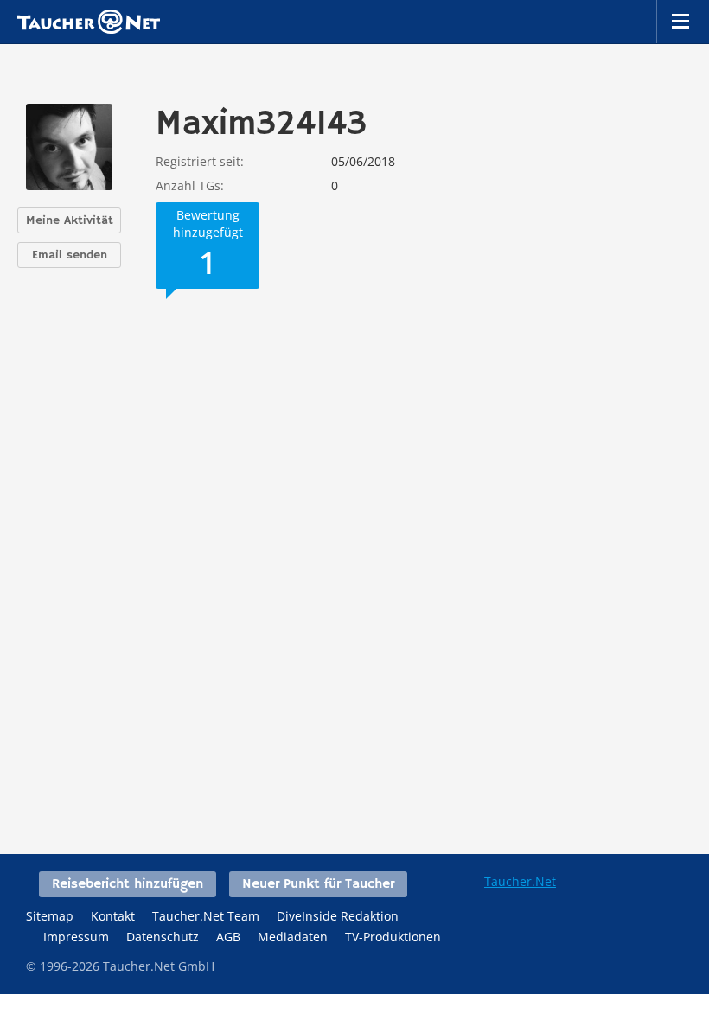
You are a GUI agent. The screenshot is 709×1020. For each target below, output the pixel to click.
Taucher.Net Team (205, 916)
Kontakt (113, 916)
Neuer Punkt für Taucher (318, 884)
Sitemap (49, 916)
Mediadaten (293, 936)
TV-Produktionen (393, 936)
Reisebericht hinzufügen (127, 884)
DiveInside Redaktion (338, 916)
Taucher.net (88, 22)
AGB (228, 936)
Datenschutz (162, 936)
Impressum (76, 936)
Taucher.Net (520, 881)
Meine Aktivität (69, 220)
